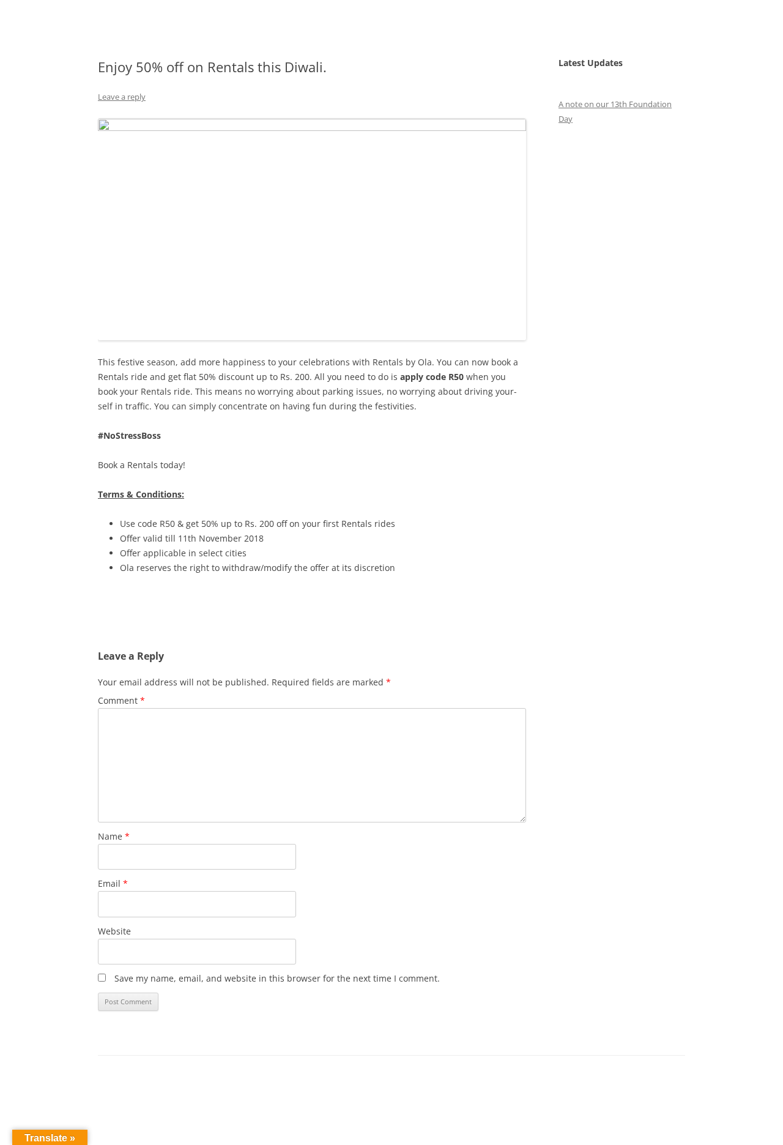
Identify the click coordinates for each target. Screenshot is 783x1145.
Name (114, 836)
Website (114, 931)
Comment (121, 700)
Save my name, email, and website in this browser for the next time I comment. (277, 978)
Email (113, 883)
